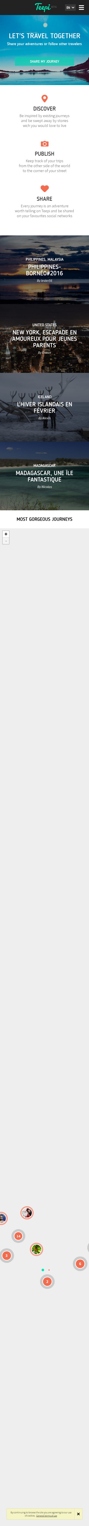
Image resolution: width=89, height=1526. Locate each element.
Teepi (44, 7)
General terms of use (46, 1515)
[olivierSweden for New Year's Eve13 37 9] (27, 1212)
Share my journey (44, 61)
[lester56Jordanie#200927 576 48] (36, 1249)
